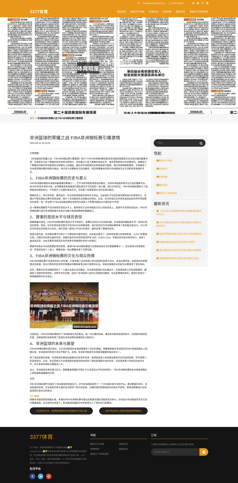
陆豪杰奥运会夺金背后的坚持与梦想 (176, 242)
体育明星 (167, 11)
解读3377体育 (137, 11)
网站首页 (121, 11)
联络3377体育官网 (199, 11)
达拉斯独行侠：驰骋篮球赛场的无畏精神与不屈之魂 (61, 411)
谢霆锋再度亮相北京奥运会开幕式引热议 (179, 258)
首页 (32, 118)
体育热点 (153, 11)
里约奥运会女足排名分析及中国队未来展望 (180, 250)
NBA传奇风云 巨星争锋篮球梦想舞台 (123, 411)
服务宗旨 (180, 11)
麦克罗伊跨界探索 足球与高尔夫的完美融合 (180, 234)
